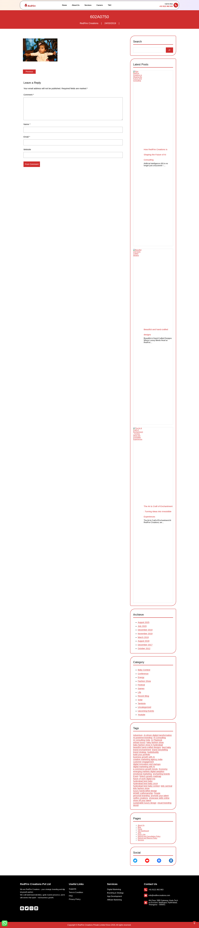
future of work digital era (144, 779)
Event (135, 776)
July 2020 (142, 626)
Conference (143, 673)
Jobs (139, 833)
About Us (141, 825)
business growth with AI (144, 757)
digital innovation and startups (147, 764)
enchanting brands (161, 774)
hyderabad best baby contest (146, 786)
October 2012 (144, 648)
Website (27, 149)
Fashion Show (144, 681)
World (136, 805)
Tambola (142, 703)
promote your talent (160, 796)
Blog (139, 827)
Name (26, 124)
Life (139, 692)
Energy (141, 677)
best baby (166, 747)
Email (26, 137)
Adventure (138, 735)
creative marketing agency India (147, 759)
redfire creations (140, 798)
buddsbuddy (153, 752)
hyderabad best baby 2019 (145, 784)
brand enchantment (142, 750)
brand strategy (139, 752)
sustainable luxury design (144, 803)
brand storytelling (160, 750)
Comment (28, 95)
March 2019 (143, 637)
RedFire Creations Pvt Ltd (35, 884)
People (157, 793)
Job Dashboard (143, 831)
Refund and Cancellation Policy (149, 836)
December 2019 (145, 630)
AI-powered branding (142, 738)
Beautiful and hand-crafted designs (156, 332)
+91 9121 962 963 (166, 6)
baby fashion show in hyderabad (148, 745)
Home (140, 829)
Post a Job (141, 834)
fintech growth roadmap (150, 776)
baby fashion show (155, 742)
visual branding (164, 803)
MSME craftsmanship (143, 793)
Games (141, 688)
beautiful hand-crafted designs (147, 747)
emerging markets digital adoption (148, 771)
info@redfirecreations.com (159, 895)
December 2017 (145, 645)
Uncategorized (144, 707)
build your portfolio (141, 755)
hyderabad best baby (142, 781)
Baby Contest (144, 670)
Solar (140, 700)
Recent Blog (143, 696)
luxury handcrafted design (145, 791)
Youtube (141, 714)
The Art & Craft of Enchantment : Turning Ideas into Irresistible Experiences (158, 511)
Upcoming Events (146, 711)
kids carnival (166, 786)
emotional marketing (142, 774)
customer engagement (143, 762)
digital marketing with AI (144, 767)
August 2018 (143, 641)
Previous (29, 72)
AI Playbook (156, 740)
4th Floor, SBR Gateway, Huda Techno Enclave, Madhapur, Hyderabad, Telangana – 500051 (163, 902)
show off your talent (142, 800)
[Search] (169, 50)
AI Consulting (159, 738)
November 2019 (145, 633)
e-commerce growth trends (145, 769)
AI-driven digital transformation (158, 735)
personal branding (141, 796)
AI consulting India (141, 740)
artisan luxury (139, 742)
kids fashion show (141, 788)
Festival (141, 685)
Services (141, 840)
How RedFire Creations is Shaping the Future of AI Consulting (155, 154)
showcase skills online (159, 798)
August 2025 (143, 622)
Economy (163, 769)
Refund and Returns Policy (147, 838)
